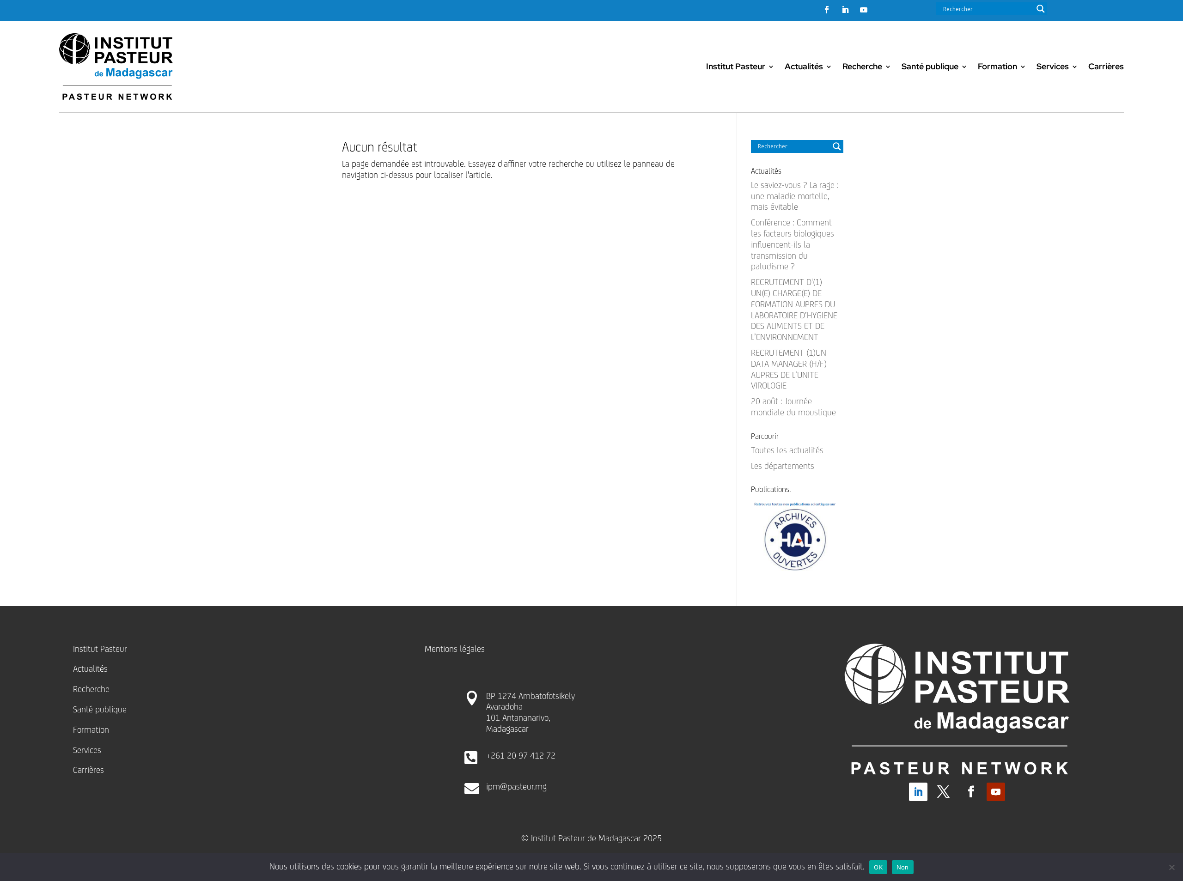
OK (878, 867)
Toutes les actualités (787, 450)
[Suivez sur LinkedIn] (845, 9)
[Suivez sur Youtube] (863, 9)
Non (902, 867)
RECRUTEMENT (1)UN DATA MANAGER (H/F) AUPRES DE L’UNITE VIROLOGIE (789, 368)
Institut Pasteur (735, 66)
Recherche (862, 66)
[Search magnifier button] (1040, 8)
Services (1053, 66)
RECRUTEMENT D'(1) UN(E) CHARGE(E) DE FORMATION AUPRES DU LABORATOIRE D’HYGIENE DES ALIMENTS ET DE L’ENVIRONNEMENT (794, 309)
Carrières (1106, 66)
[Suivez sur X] (943, 791)
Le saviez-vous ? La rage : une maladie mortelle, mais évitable (795, 196)
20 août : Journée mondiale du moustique (793, 406)
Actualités (804, 66)
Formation (997, 66)
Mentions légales (455, 649)
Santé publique (930, 66)
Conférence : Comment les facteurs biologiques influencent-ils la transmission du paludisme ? (792, 244)
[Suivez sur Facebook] (826, 9)
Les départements (782, 466)
